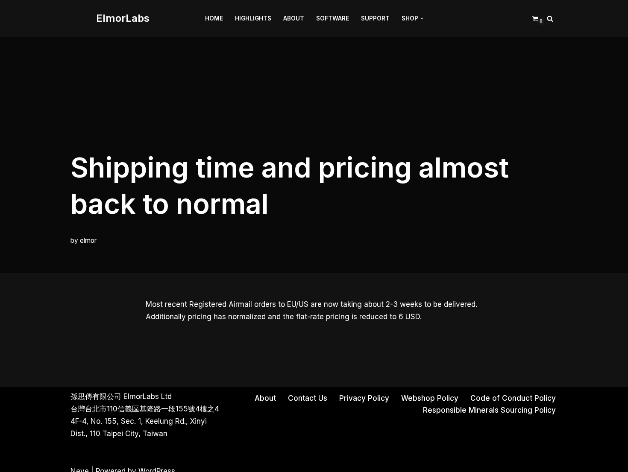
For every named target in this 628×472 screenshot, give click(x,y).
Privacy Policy (364, 398)
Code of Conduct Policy (513, 398)
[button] (421, 18)
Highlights (253, 18)
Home (214, 18)
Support (375, 18)
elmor (88, 240)
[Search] (550, 18)
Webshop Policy (429, 398)
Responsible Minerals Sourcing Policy (489, 410)
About (293, 18)
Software (332, 18)
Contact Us (307, 398)
